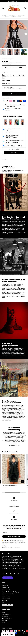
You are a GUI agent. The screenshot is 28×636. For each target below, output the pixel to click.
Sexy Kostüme (5, 616)
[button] (3, 8)
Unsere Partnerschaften (8, 594)
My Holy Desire (9, 628)
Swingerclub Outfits (7, 618)
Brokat (3, 612)
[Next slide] (25, 34)
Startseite (4, 15)
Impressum (5, 585)
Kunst (3, 622)
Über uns (4, 600)
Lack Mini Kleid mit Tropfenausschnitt (10, 485)
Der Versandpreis (6, 63)
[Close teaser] (15, 632)
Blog (3, 602)
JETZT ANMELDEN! (14, 536)
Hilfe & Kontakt (6, 598)
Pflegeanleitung (6, 596)
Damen (6, 16)
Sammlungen (12, 15)
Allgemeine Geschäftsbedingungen (11, 592)
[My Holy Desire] (14, 8)
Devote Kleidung (6, 614)
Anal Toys (4, 620)
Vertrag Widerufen (7, 604)
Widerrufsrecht (6, 589)
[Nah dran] (25, 1)
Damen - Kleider (21, 15)
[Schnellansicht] (22, 481)
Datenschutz (5, 587)
